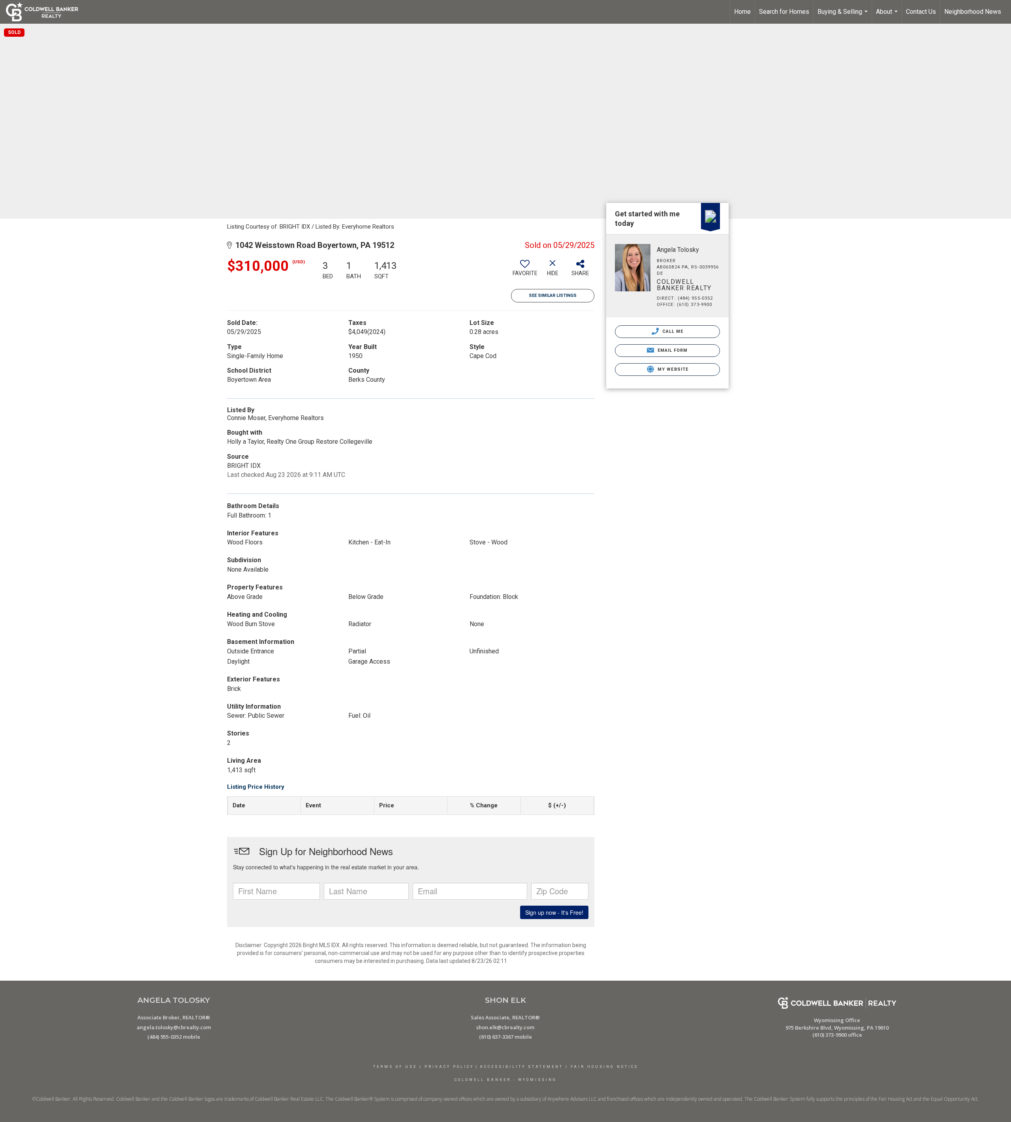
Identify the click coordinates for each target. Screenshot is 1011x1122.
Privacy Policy (449, 1067)
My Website (672, 369)
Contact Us (921, 11)
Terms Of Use (395, 1067)
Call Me (672, 331)
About (888, 16)
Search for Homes (784, 11)
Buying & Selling (843, 16)
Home (742, 11)
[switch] (525, 271)
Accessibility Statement (521, 1067)
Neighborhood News (972, 11)
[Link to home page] (46, 12)
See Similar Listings (553, 295)
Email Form (672, 350)
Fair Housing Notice (604, 1067)
